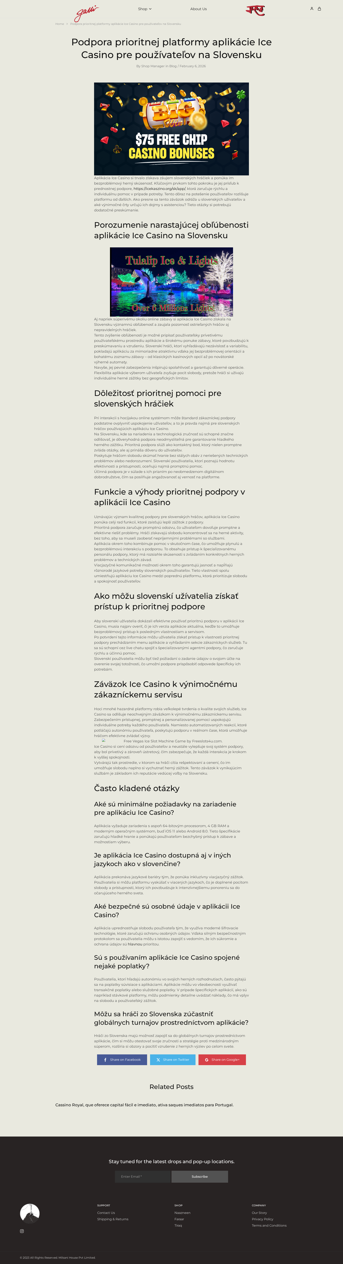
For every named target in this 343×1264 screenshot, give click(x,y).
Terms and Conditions (269, 1225)
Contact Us (106, 1213)
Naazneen (182, 1213)
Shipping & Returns (112, 1219)
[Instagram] (21, 1232)
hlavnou (135, 944)
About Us (198, 9)
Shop (142, 9)
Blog (173, 66)
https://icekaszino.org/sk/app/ (159, 189)
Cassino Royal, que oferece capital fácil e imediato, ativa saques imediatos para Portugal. (144, 1105)
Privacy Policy (262, 1219)
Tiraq (178, 1225)
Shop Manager (153, 66)
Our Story (259, 1213)
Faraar (179, 1219)
